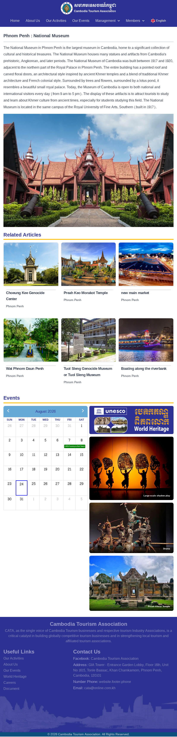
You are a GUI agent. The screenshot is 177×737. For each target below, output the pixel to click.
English (161, 20)
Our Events (80, 21)
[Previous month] (8, 411)
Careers (9, 682)
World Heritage (15, 676)
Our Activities (56, 21)
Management (105, 21)
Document (11, 689)
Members (133, 21)
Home (15, 21)
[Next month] (83, 411)
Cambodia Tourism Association (115, 658)
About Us (33, 21)
